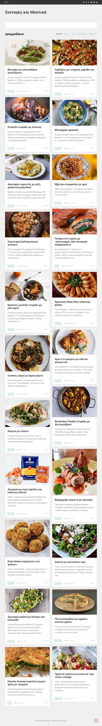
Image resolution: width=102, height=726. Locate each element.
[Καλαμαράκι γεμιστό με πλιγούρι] (74, 495)
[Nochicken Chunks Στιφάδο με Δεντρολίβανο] (74, 417)
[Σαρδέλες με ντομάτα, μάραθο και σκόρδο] (74, 65)
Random (92, 34)
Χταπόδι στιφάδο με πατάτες (25, 127)
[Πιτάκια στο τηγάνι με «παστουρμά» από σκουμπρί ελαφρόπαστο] (74, 234)
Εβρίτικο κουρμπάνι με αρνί (71, 184)
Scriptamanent (45, 721)
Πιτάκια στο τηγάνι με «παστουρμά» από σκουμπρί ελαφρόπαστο (71, 241)
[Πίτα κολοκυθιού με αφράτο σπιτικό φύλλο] (74, 614)
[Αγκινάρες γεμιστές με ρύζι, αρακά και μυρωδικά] (27, 179)
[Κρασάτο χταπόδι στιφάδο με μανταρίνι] (27, 300)
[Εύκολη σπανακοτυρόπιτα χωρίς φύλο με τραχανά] (27, 677)
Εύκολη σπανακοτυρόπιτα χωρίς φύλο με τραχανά (26, 683)
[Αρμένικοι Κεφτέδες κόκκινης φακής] (74, 297)
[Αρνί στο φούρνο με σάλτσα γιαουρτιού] (74, 354)
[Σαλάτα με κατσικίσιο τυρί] (74, 557)
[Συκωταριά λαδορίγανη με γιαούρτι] (27, 237)
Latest (66, 34)
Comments (82, 34)
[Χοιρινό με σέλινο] (27, 426)
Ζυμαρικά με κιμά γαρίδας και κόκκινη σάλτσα (25, 491)
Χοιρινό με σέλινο (18, 431)
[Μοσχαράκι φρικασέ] (74, 125)
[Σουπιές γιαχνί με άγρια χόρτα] (27, 371)
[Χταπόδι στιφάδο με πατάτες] (27, 122)
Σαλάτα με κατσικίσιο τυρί (70, 562)
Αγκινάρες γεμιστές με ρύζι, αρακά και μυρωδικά (24, 186)
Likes (73, 34)
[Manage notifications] (96, 721)
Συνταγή (10, 91)
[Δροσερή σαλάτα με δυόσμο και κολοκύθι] (27, 612)
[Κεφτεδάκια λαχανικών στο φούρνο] (27, 557)
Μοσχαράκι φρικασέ (66, 129)
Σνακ (56, 266)
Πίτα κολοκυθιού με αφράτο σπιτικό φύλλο (71, 620)
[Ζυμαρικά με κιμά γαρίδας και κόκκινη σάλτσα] (27, 484)
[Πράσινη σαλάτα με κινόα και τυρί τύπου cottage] (74, 669)
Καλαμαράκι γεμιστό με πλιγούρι (74, 499)
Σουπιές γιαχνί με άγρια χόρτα (25, 375)
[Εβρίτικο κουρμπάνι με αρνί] (74, 179)
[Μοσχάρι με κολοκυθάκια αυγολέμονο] (27, 65)
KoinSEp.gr (63, 721)
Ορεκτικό (11, 266)
